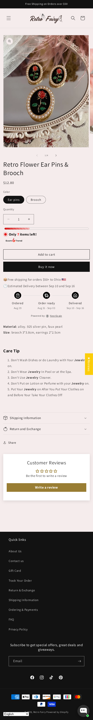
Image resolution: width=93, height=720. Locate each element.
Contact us (16, 561)
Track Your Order (20, 580)
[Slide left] (37, 155)
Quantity (8, 209)
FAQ (11, 619)
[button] (8, 18)
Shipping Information (24, 600)
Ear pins (14, 200)
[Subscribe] (79, 661)
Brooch (36, 200)
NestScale (56, 316)
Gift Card (15, 571)
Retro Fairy (39, 712)
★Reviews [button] (89, 364)
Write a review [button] (46, 487)
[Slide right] (56, 155)
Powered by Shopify (57, 712)
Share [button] (12, 443)
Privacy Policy (18, 629)
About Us (15, 551)
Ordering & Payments (23, 610)
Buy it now (46, 267)
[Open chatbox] (83, 711)
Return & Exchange (22, 590)
